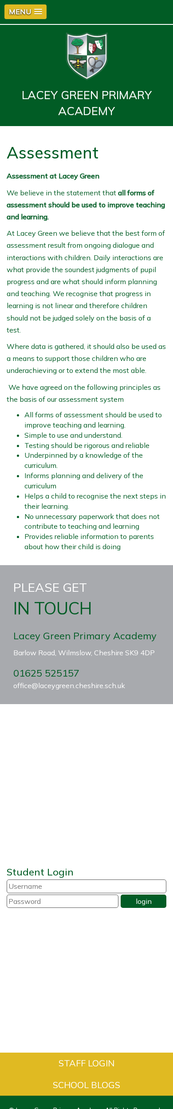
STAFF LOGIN (86, 1063)
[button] (25, 11)
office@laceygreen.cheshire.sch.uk (69, 685)
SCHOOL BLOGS (86, 1084)
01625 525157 (46, 673)
